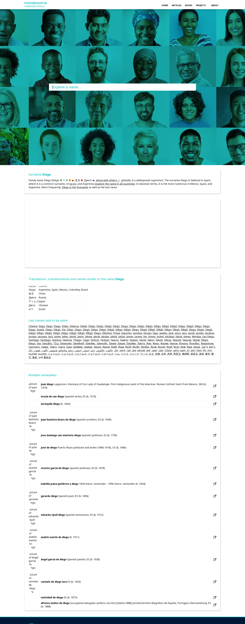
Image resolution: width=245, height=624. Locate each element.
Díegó (86, 329)
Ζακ (39, 343)
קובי (129, 350)
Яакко (97, 347)
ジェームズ (94, 353)
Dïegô (208, 329)
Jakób (113, 336)
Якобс (136, 347)
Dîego (135, 329)
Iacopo (147, 333)
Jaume (138, 336)
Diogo (124, 326)
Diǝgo (32, 329)
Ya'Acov (95, 340)
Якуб (169, 347)
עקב (134, 350)
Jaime (57, 336)
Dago (42, 326)
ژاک (31, 350)
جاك (116, 350)
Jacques (42, 336)
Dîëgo (167, 329)
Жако (156, 343)
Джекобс (102, 343)
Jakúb (121, 336)
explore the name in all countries (115, 184)
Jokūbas (169, 336)
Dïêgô (48, 333)
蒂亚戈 (177, 353)
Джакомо (66, 343)
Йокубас (194, 343)
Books (188, 5)
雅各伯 (47, 357)
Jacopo (32, 336)
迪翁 (201, 353)
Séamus (67, 340)
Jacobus (209, 333)
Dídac (70, 329)
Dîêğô (159, 329)
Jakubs (105, 336)
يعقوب (37, 350)
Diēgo (198, 326)
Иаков (173, 343)
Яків (183, 347)
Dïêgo (40, 333)
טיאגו (176, 350)
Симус (44, 347)
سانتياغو (63, 350)
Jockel (160, 336)
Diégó (149, 326)
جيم (93, 350)
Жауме (164, 343)
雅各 (34, 357)
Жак (148, 343)
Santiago (34, 340)
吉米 (163, 353)
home (165, 5)
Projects (201, 5)
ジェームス (81, 353)
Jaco (184, 333)
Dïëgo (64, 333)
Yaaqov (134, 340)
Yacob (142, 340)
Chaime (33, 326)
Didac (65, 326)
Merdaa (196, 336)
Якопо (161, 347)
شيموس (53, 350)
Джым (121, 343)
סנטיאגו (141, 350)
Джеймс (90, 343)
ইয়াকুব (199, 350)
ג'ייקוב (205, 347)
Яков (153, 347)
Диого (141, 343)
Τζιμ (56, 343)
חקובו (183, 350)
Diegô (108, 326)
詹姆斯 (185, 353)
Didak (83, 326)
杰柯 (169, 353)
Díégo (94, 329)
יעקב (161, 350)
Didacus (74, 326)
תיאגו (122, 350)
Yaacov (115, 340)
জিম (204, 350)
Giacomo (126, 333)
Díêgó (118, 329)
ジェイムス (54, 353)
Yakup (167, 340)
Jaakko (163, 333)
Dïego (192, 329)
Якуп (176, 347)
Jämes (187, 336)
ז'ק (188, 350)
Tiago (86, 340)
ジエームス (107, 353)
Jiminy (151, 336)
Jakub (96, 336)
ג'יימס (212, 347)
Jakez (65, 336)
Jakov (80, 336)
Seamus (56, 340)
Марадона (207, 343)
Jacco (178, 333)
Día (64, 329)
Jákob (179, 336)
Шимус (88, 347)
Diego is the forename (75, 187)
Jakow (88, 336)
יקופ (148, 350)
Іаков (196, 347)
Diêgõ (173, 326)
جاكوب (109, 350)
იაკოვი (42, 353)
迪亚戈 (194, 353)
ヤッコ (144, 353)
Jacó (50, 336)
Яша (189, 347)
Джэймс (131, 343)
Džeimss (107, 333)
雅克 (207, 353)
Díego (78, 329)
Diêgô (165, 326)
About (215, 5)
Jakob (72, 336)
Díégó (102, 329)
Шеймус (78, 347)
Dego (49, 326)
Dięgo (206, 326)
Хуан (69, 347)
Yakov (150, 340)
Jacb (171, 333)
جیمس (78, 350)
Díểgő (127, 329)
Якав (121, 347)
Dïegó (200, 329)
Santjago (45, 340)
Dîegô (143, 329)
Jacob (191, 333)
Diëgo (181, 326)
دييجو (71, 350)
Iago (155, 333)
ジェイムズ (67, 353)
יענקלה (168, 350)
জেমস (209, 350)
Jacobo (200, 333)
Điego (32, 343)
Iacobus (137, 333)
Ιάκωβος (47, 343)
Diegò (91, 326)
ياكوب (45, 350)
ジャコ (124, 353)
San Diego (208, 336)
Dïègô (32, 333)
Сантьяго (34, 347)
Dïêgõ (56, 333)
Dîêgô (151, 329)
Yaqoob (176, 340)
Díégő (110, 329)
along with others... (107, 180)
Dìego (48, 329)
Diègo (132, 326)
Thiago (77, 340)
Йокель (183, 343)
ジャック (134, 353)
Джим (112, 343)
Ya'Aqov (104, 340)
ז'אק (193, 350)
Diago (57, 326)
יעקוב (154, 350)
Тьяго (61, 347)
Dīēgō (89, 333)
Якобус (145, 347)
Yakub (159, 340)
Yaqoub (186, 340)
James (129, 336)
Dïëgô (72, 333)
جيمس (86, 350)
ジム (117, 353)
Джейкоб (78, 343)
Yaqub (196, 340)
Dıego (97, 333)
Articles (176, 5)
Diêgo (157, 326)
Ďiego (204, 340)
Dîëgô (176, 329)
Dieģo (116, 326)
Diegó (99, 326)
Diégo (140, 326)
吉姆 (157, 353)
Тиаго (53, 347)
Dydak (40, 329)
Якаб (114, 347)
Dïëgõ (81, 333)
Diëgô (189, 326)
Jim (145, 336)
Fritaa (116, 333)
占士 (151, 353)
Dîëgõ (184, 329)
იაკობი (33, 353)
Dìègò (57, 329)
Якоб (128, 347)
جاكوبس (100, 350)
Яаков (106, 347)
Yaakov (124, 340)
